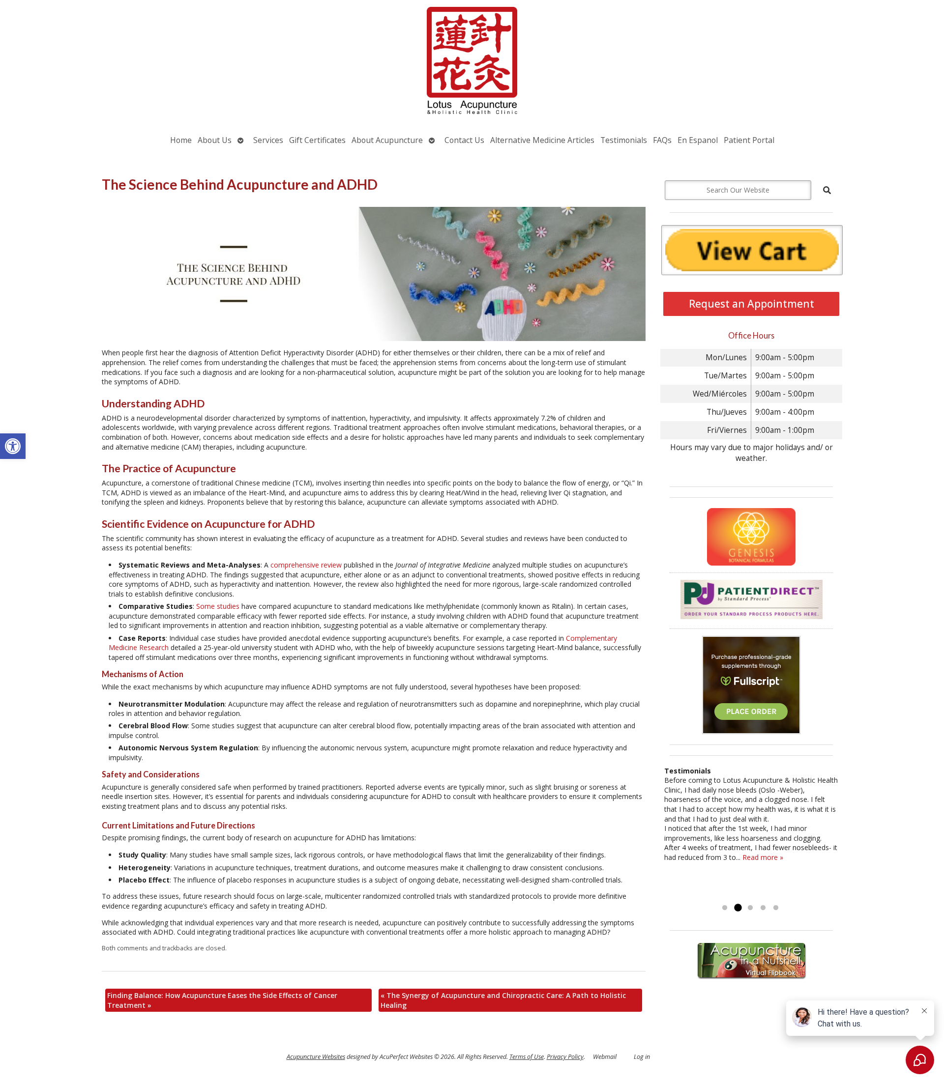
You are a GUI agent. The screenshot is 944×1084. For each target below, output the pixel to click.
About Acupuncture (387, 140)
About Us (215, 140)
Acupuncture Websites (316, 1057)
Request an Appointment (751, 304)
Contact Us (464, 140)
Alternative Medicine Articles (542, 140)
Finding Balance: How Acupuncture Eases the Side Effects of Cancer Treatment (222, 1000)
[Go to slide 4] (763, 908)
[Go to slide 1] (725, 908)
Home (181, 140)
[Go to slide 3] (750, 908)
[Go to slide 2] (737, 908)
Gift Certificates (317, 140)
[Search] (827, 190)
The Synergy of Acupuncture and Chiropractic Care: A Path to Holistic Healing (503, 1000)
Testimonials (623, 140)
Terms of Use (526, 1057)
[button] (13, 446)
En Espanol (698, 140)
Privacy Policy (565, 1057)
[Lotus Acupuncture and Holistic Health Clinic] (472, 61)
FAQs (662, 140)
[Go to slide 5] (776, 908)
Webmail (605, 1057)
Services (268, 140)
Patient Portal (749, 140)
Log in (642, 1057)
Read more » (762, 857)
